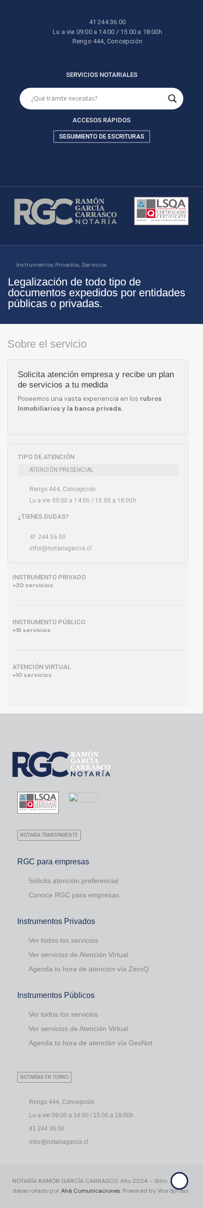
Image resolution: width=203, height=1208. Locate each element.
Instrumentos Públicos (56, 995)
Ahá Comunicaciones (90, 1191)
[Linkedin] (93, 56)
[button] (101, 163)
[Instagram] (110, 56)
